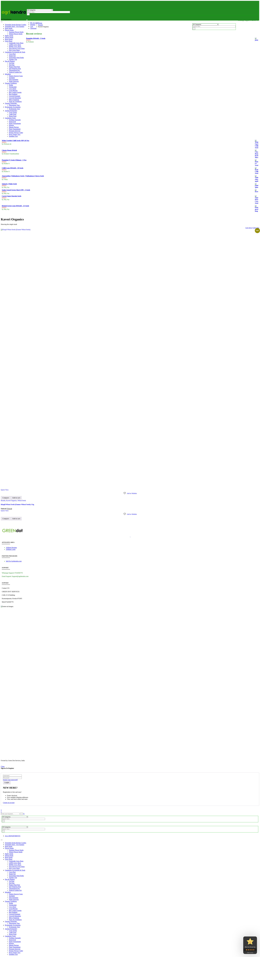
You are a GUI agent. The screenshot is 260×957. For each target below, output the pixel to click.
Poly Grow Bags (14, 868)
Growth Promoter (14, 914)
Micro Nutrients (14, 918)
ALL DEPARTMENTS (12, 836)
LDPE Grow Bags (15, 863)
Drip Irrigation (13, 898)
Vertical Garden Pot (15, 890)
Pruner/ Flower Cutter (16, 951)
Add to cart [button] (16, 498)
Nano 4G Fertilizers (15, 920)
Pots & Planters (10, 879)
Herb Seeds (8, 846)
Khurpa (11, 943)
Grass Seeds (13, 930)
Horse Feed (12, 934)
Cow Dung (12, 907)
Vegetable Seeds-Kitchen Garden (15, 843)
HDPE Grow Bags (15, 865)
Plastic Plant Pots (14, 885)
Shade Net (12, 874)
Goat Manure (13, 909)
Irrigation (8, 892)
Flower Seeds (9, 848)
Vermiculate (13, 905)
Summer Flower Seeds (16, 850)
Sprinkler (12, 896)
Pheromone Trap (14, 923)
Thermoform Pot (14, 888)
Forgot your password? (10, 780)
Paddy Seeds (9, 854)
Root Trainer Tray (14, 952)
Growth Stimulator (15, 916)
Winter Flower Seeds (15, 852)
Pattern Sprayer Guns (16, 894)
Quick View (5, 490)
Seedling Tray (13, 954)
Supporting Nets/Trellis (16, 876)
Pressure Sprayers (14, 949)
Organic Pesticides (11, 921)
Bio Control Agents (15, 910)
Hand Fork (12, 940)
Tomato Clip (13, 877)
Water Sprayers (14, 899)
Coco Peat (12, 872)
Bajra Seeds (8, 857)
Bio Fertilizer (13, 912)
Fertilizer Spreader (15, 938)
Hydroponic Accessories (13, 925)
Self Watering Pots (15, 887)
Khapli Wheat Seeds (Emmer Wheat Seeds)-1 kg (17, 504)
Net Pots (11, 883)
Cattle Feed (12, 932)
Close (2, 766)
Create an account (8, 802)
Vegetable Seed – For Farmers (14, 844)
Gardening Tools (10, 936)
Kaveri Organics (11, 500)
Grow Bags (8, 859)
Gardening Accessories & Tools (15, 870)
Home (40, 23)
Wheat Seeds (22, 500)
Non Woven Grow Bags (17, 866)
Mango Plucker (14, 945)
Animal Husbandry (11, 929)
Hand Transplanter (15, 941)
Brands (40, 25)
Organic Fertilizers (11, 901)
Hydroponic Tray (14, 927)
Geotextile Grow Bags (16, 861)
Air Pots (11, 881)
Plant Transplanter (15, 947)
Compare (5, 498)
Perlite (11, 903)
